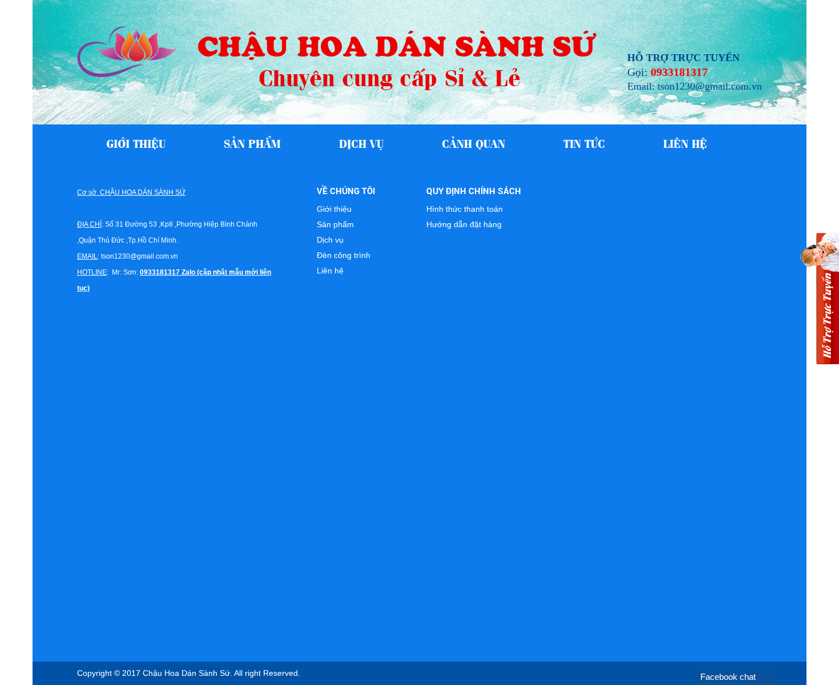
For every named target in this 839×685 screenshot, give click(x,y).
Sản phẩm (252, 143)
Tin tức (584, 143)
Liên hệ (685, 143)
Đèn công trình (343, 255)
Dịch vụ (361, 143)
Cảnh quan (473, 143)
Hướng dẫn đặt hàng (464, 224)
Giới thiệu (136, 143)
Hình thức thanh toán (464, 208)
